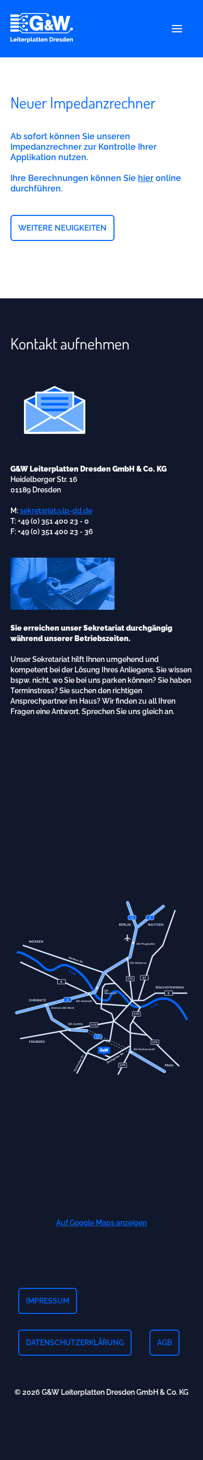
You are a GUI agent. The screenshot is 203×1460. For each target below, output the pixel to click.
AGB (164, 1342)
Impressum (47, 1301)
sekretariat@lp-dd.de (56, 510)
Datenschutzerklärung (75, 1342)
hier (146, 178)
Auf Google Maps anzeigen (101, 1222)
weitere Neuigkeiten (62, 228)
